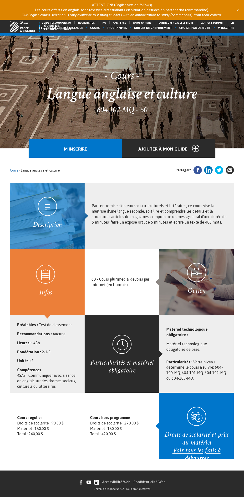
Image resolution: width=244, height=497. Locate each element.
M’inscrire (226, 28)
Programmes (117, 28)
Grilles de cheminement (153, 28)
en (232, 22)
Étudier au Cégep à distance (61, 28)
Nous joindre (142, 22)
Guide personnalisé (56, 22)
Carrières (119, 22)
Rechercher (86, 22)
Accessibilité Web (116, 482)
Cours (95, 28)
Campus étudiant (212, 22)
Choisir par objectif (195, 28)
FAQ (104, 22)
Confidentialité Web (149, 482)
